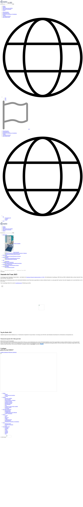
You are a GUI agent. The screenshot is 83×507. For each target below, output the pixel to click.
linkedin (6, 432)
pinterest (6, 431)
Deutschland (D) (8, 217)
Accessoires (7, 408)
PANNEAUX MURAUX (7, 264)
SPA (3, 260)
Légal (4, 422)
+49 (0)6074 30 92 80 (7, 16)
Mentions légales (8, 423)
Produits (4, 7)
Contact (4, 15)
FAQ (6, 416)
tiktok (6, 429)
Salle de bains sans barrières (8, 8)
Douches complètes (8, 398)
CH (5, 100)
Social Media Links (6, 426)
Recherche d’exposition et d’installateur (10, 14)
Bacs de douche (8, 399)
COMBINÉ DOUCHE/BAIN (8, 262)
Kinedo (4, 6)
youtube (6, 430)
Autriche (6, 218)
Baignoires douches (8, 403)
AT (5, 99)
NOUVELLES (7, 410)
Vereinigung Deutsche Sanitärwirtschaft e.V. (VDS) (35, 277)
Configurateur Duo (6, 13)
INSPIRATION (8, 411)
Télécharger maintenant (12, 352)
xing (6, 433)
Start (1, 270)
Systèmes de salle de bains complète (11, 406)
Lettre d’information (8, 413)
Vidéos (6, 418)
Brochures (7, 417)
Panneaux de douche (8, 402)
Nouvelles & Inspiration (7, 9)
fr (29, 129)
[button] (13, 4)
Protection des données (9, 424)
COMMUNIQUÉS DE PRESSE (11, 412)
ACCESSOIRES (6, 266)
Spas (6, 405)
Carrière (6, 396)
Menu (9, 2)
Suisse (6, 219)
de (28, 129)
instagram (6, 427)
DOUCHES (5, 234)
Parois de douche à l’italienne (10, 400)
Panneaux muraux (8, 407)
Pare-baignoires (8, 404)
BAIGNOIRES (5, 257)
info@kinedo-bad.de (6, 17)
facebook (6, 428)
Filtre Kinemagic (6, 12)
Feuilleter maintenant (4, 352)
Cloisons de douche (8, 401)
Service (4, 10)
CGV (6, 425)
